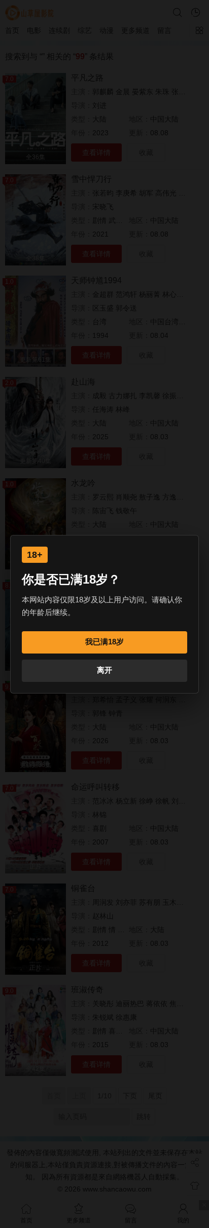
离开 (104, 670)
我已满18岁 (104, 641)
